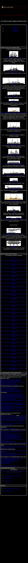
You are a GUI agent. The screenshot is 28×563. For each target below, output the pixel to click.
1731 (2, 308)
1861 (2, 357)
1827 (21, 342)
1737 (21, 308)
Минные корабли (13, 128)
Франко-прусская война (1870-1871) (9, 428)
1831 (2, 346)
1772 (5, 323)
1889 (12, 365)
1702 (5, 297)
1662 (5, 282)
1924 (11, 450)
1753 (9, 316)
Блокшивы (13, 211)
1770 (15, 321)
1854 (12, 353)
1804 (12, 334)
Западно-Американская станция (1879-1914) (11, 402)
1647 (21, 275)
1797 (21, 331)
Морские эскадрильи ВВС (7, 462)
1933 (8, 453)
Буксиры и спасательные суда (13, 181)
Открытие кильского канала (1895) (12, 424)
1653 (9, 279)
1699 (12, 295)
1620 (15, 265)
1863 (9, 357)
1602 (5, 260)
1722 (5, 305)
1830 (15, 343)
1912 (24, 420)
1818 (24, 338)
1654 (12, 279)
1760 (15, 317)
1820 (15, 339)
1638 (24, 271)
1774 (12, 323)
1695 (15, 293)
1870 (15, 358)
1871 (2, 360)
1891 (2, 368)
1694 (12, 293)
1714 (12, 301)
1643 (9, 275)
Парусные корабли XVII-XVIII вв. (13, 57)
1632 (5, 271)
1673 (9, 286)
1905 (2, 420)
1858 (24, 353)
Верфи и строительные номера (11, 488)
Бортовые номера (8, 481)
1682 (5, 290)
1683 (9, 290)
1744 (12, 312)
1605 (15, 260)
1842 (5, 349)
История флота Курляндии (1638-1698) (10, 380)
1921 (2, 450)
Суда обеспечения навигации (14, 155)
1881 (2, 364)
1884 (12, 364)
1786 (18, 327)
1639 (12, 272)
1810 (15, 336)
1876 (18, 360)
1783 (9, 327)
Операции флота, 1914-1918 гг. (8, 441)
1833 (9, 346)
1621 (2, 267)
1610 (15, 261)
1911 (21, 420)
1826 (18, 342)
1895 (15, 368)
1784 (12, 327)
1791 (2, 331)
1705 (15, 297)
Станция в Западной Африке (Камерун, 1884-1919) (13, 406)
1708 (24, 297)
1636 (18, 271)
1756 (18, 316)
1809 (12, 336)
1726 (18, 305)
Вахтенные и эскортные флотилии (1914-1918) (12, 391)
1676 (18, 286)
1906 (5, 420)
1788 (24, 327)
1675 (15, 286)
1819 (12, 339)
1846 (18, 349)
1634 (12, 271)
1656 (18, 279)
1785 (15, 327)
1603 (9, 260)
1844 (12, 349)
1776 (18, 323)
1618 (24, 264)
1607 (21, 260)
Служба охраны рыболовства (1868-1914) (11, 388)
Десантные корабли (14, 133)
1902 (18, 419)
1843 (9, 349)
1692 (5, 293)
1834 (12, 346)
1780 (15, 324)
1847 (21, 349)
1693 (9, 293)
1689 (12, 291)
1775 (15, 323)
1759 (12, 317)
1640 (15, 272)
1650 (15, 276)
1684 (12, 290)
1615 (15, 264)
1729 (12, 306)
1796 (18, 331)
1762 (5, 319)
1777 (21, 323)
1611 (2, 264)
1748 (24, 312)
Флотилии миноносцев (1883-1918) (9, 389)
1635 (15, 271)
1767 (21, 319)
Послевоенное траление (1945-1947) (10, 465)
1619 (12, 265)
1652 (5, 279)
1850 (15, 351)
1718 (24, 301)
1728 (24, 305)
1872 (5, 360)
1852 (5, 353)
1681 (2, 290)
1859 (12, 354)
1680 (15, 287)
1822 (5, 342)
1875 (15, 360)
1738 (24, 308)
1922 (5, 450)
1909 (14, 420)
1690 (15, 291)
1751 (2, 316)
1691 (2, 293)
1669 (12, 284)
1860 (15, 354)
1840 (15, 347)
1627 (21, 267)
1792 (5, 331)
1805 (15, 334)
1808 (24, 334)
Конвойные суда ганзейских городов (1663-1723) (13, 382)
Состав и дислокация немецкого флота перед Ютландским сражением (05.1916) (12, 437)
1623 (9, 267)
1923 (8, 450)
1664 (12, 282)
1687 (21, 290)
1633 (9, 271)
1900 (15, 369)
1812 (5, 338)
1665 (15, 282)
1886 (18, 364)
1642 (5, 275)
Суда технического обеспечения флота (13, 164)
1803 (9, 334)
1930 (5, 451)
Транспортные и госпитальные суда (14, 174)
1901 (14, 419)
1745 (15, 312)
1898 (24, 368)
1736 (18, 308)
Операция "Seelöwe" (6, 463)
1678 (24, 286)
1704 (12, 297)
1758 (24, 316)
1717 (21, 301)
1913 (2, 422)
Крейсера (13, 84)
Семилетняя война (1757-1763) (8, 383)
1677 (21, 286)
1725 (15, 305)
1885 (15, 364)
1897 (21, 368)
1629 (12, 269)
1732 (5, 308)
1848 (24, 349)
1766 (18, 319)
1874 (12, 360)
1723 (9, 305)
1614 (12, 264)
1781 (2, 327)
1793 (9, 331)
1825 (15, 342)
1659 (12, 280)
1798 (24, 331)
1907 (8, 420)
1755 (15, 316)
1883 (9, 364)
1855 (15, 353)
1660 (15, 280)
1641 (2, 275)
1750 (15, 313)
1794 (12, 331)
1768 (24, 319)
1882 (5, 364)
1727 (21, 305)
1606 (18, 260)
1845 (15, 349)
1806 (18, 334)
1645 (15, 275)
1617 (21, 264)
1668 (24, 282)
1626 (18, 267)
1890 (15, 365)
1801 (2, 334)
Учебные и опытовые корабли (13, 144)
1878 (24, 360)
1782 (5, 327)
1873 (9, 360)
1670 (15, 284)
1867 (21, 357)
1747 (21, 312)
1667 (21, 282)
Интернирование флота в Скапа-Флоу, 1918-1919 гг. (13, 442)
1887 (21, 364)
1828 (24, 342)
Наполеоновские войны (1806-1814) (10, 384)
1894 (12, 368)
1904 (24, 419)
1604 (12, 260)
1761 (2, 319)
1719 (12, 302)
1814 (12, 338)
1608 (24, 260)
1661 (2, 282)
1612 (5, 264)
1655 (15, 279)
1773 (9, 323)
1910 (18, 420)
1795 (15, 331)
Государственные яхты (13, 200)
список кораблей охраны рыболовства (13, 120)
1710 (15, 298)
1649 (12, 276)
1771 (2, 323)
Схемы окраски (7, 491)
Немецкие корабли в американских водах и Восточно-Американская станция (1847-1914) (12, 395)
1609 (12, 261)
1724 (12, 305)
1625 (15, 267)
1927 (21, 450)
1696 (18, 293)
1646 (18, 275)
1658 (24, 279)
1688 (24, 290)
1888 (24, 364)
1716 (18, 301)
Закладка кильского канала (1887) (10, 423)
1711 (2, 301)
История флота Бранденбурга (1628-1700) (11, 379)
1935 (14, 453)
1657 (21, 279)
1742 (5, 312)
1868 (24, 357)
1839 (12, 347)
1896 (18, 368)
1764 (12, 319)
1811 (2, 338)
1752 (5, 316)
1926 (18, 450)
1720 (15, 302)
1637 (21, 271)
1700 (15, 295)
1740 (15, 310)
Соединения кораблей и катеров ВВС (10, 460)
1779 (12, 324)
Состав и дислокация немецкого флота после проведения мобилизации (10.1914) (12, 434)
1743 (9, 312)
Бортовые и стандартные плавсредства (13, 218)
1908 (11, 420)
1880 (15, 362)
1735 (15, 308)
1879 (12, 362)
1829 (12, 343)
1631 (2, 271)
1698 (24, 293)
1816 (18, 338)
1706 (18, 297)
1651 (2, 279)
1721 (2, 305)
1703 (9, 297)
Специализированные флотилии (9, 459)
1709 (12, 298)
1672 (5, 286)
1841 (2, 349)
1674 (12, 286)
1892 (5, 368)
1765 (15, 319)
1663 (9, 282)
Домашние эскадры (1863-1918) (8, 387)
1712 (5, 301)
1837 (21, 346)
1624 (12, 267)
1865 (15, 357)
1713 (9, 301)
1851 (2, 353)
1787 (21, 327)
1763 (9, 319)
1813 (9, 338)
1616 (18, 264)
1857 (21, 353)
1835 (15, 346)
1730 (15, 306)
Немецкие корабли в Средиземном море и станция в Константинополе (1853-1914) (13, 398)
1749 (12, 313)
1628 (24, 267)
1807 (21, 334)
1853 (9, 353)
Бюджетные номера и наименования (13, 475)
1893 (9, 368)
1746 (18, 312)
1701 (2, 297)
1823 (9, 342)
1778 (24, 323)
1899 (12, 369)
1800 (15, 332)
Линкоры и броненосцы (14, 71)
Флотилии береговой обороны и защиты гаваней (13, 458)
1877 (21, 360)
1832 (5, 346)
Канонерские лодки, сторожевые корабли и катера (13, 112)
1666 (18, 282)
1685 (15, 290)
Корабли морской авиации (13, 189)
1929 (2, 451)
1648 (24, 275)
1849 (12, 351)
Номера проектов (8, 478)
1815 (15, 338)
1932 (5, 453)
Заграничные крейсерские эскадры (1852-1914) (12, 393)
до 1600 (14, 257)
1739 (12, 310)
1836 (18, 346)
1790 (15, 328)
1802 (5, 334)
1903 (21, 419)
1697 (21, 293)
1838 (24, 346)
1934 (11, 453)
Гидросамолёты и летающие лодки (13, 233)
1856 (18, 353)
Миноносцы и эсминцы (14, 96)
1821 (2, 342)
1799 (12, 332)
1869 (12, 358)
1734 (12, 308)
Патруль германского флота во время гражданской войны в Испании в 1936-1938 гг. (13, 455)
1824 (12, 342)
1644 (12, 275)
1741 (2, 312)
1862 (5, 357)
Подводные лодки (13, 101)
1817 (21, 338)
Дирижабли (14, 246)
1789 (12, 328)
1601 (2, 260)
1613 (9, 264)
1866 (18, 357)
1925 (14, 450)
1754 (12, 316)
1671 (2, 286)
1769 (12, 321)
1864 (12, 357)
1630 (15, 269)
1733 (9, 308)
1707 (21, 297)
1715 (15, 301)
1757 (21, 316)
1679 (12, 287)
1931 (2, 453)
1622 (5, 267)
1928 (24, 450)
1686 (18, 290)
